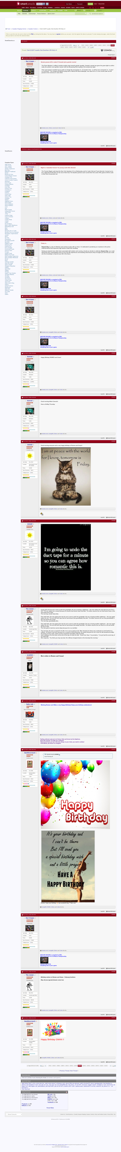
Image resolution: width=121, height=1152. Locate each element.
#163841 (113, 700)
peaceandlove (41, 1086)
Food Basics (8, 190)
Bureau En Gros (9, 174)
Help (95, 4)
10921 (104, 45)
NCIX (6, 236)
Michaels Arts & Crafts (10, 230)
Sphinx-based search (65, 1147)
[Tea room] (90, 7)
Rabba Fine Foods (9, 254)
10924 (62, 47)
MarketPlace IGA (9, 226)
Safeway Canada (9, 261)
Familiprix (7, 185)
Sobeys (7, 267)
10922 (108, 45)
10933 (70, 47)
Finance (63, 7)
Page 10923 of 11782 (66, 45)
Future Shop (8, 194)
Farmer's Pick (8, 188)
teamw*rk (98, 1086)
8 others (61, 644)
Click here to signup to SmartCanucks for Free (32, 149)
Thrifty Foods (8, 280)
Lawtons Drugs (8, 215)
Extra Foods (8, 183)
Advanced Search (97, 14)
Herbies (7, 199)
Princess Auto (8, 250)
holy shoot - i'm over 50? (74, 1084)
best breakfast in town (32, 1084)
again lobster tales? (27, 1083)
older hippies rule (32, 1086)
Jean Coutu (8, 212)
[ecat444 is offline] (30, 666)
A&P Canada (8, 166)
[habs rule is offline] (30, 714)
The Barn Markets (9, 274)
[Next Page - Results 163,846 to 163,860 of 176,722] (88, 47)
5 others (61, 508)
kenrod (54, 127)
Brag (79, 10)
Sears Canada (8, 264)
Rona (6, 260)
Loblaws (7, 218)
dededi (29, 445)
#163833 (113, 239)
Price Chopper (8, 247)
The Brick (7, 277)
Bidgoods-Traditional (10, 171)
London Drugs (8, 219)
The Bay (7, 276)
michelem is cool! (101, 1084)
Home (23, 7)
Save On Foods (9, 263)
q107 (73, 1086)
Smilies (50, 1096)
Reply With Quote (111, 145)
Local (89, 10)
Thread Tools (111, 54)
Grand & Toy (8, 197)
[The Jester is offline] (30, 620)
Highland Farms (9, 201)
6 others (61, 332)
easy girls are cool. (43, 1084)
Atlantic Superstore (10, 168)
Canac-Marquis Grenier (11, 175)
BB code (50, 1094)
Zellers (6, 294)
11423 (83, 47)
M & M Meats (8, 223)
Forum (26, 10)
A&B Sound (8, 164)
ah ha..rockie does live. (38, 1083)
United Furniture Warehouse (9, 286)
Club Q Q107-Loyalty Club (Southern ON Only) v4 (42, 50)
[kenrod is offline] (30, 367)
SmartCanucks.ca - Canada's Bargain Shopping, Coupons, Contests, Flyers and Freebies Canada (86, 1114)
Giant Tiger (8, 195)
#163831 (113, 57)
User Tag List (24, 41)
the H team (30, 61)
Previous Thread (64, 1070)
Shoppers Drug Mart (10, 266)
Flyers (45, 7)
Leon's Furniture (9, 216)
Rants (73, 7)
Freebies (51, 7)
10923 (112, 45)
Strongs (7, 271)
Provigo (7, 252)
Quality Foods (8, 253)
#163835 (113, 353)
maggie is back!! (92, 1084)
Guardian (7, 198)
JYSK (6, 214)
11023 (79, 47)
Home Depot (8, 202)
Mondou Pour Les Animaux (12, 232)
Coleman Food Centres (11, 178)
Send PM (102, 145)
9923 (83, 45)
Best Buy (7, 170)
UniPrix (7, 284)
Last (91, 47)
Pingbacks (25, 1104)
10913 (99, 45)
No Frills (7, 238)
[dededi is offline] (30, 456)
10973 (75, 47)
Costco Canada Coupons (11, 180)
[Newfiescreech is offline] (30, 764)
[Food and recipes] (95, 7)
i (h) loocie (84, 1084)
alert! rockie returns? (50, 1083)
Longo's (7, 221)
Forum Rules (50, 1107)
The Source (8, 278)
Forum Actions (41, 13)
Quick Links (51, 13)
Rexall (6, 259)
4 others (61, 389)
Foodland (7, 191)
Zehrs (6, 293)
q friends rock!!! (67, 1086)
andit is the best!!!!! (85, 1083)
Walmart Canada (9, 290)
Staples (7, 270)
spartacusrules (79, 1086)
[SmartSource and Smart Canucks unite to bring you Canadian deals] (12, 155)
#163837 (113, 441)
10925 (66, 47)
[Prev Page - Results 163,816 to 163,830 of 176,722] (78, 45)
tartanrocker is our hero (89, 1086)
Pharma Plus (8, 246)
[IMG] (49, 1097)
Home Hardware (9, 204)
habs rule (29, 704)
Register (101, 4)
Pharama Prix (8, 245)
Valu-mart (7, 288)
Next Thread (73, 1070)
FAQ (19, 13)
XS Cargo (7, 291)
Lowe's (6, 222)
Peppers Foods (9, 243)
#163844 (113, 971)
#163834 (113, 296)
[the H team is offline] (30, 71)
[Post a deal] (102, 7)
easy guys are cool (54, 1084)
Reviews (68, 7)
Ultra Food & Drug (9, 283)
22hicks (50, 127)
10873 (95, 45)
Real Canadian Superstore (11, 256)
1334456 (108, 50)
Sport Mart (7, 269)
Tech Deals (33, 7)
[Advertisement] (54, 156)
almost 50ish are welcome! (72, 1083)
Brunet (6, 173)
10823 (91, 45)
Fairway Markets (9, 184)
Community (32, 13)
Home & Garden (80, 7)
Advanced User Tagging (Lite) (51, 1144)
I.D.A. (6, 207)
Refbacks (24, 1105)
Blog (19, 10)
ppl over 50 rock (58, 1086)
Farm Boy (7, 187)
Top (65, 10)
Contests (57, 7)
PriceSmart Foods (9, 249)
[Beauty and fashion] (93, 7)
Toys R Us (7, 281)
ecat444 (30, 655)
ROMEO (56, 644)
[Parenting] (98, 7)
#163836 (113, 397)
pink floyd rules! (50, 1086)
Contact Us (62, 1114)
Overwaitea (8, 239)
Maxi (6, 228)
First (76, 45)
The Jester (30, 609)
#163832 (113, 163)
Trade (100, 10)
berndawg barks (99, 1083)
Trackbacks (51, 1102)
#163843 (113, 914)
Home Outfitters (9, 205)
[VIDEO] (50, 1099)
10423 (86, 45)
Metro (6, 229)
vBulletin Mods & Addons (63, 1144)
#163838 (113, 520)
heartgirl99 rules (64, 1084)
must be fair (110, 1084)
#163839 (113, 605)
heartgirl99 (51, 332)
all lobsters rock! (60, 1083)
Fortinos (7, 192)
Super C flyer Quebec (10, 273)
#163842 (113, 749)
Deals (27, 7)
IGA (6, 208)
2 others (59, 127)
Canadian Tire (8, 177)
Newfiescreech (45, 127)
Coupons (39, 7)
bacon (92, 1083)
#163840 (113, 651)
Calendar (24, 13)
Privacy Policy (110, 1114)
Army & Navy (8, 167)
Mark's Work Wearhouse (11, 225)
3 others (59, 218)
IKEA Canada (8, 209)
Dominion (7, 181)
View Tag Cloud (26, 1089)
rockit (54, 218)
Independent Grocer (10, 211)
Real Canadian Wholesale (11, 257)
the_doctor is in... (106, 1086)
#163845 (113, 1017)
